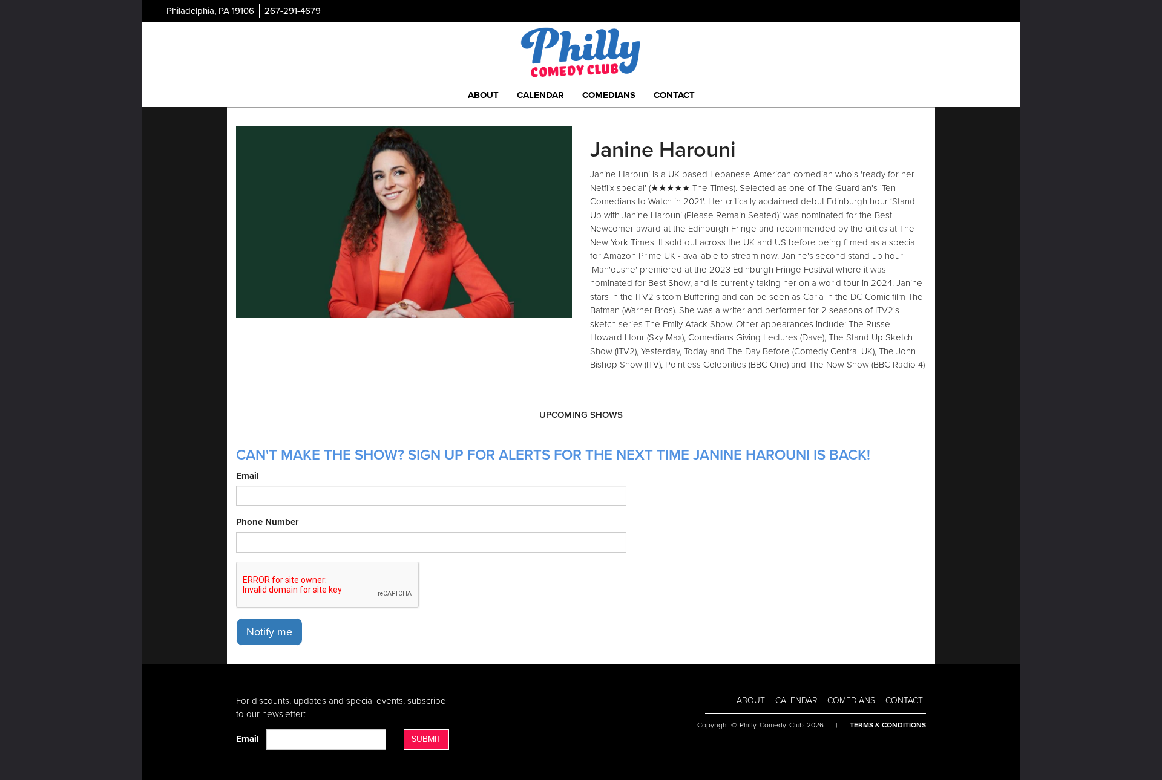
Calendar (540, 94)
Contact (674, 94)
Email (247, 475)
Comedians (608, 94)
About (483, 94)
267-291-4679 (292, 10)
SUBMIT (426, 739)
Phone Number (267, 521)
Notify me (269, 632)
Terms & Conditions (888, 725)
